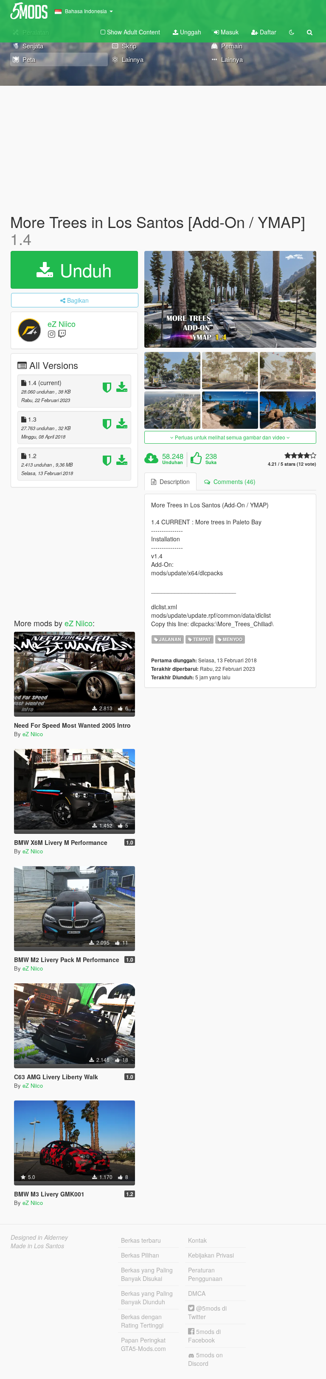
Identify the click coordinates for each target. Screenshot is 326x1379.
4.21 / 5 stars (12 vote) (292, 464)
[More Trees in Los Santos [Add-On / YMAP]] (230, 299)
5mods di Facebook (204, 1335)
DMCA (196, 1293)
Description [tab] (173, 481)
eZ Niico (62, 323)
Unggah (189, 32)
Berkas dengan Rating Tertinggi (142, 1320)
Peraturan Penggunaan (205, 1274)
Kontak (197, 1240)
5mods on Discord (205, 1359)
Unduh (83, 269)
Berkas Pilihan (140, 1255)
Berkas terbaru (141, 1240)
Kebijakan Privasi (211, 1255)
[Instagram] (52, 333)
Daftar (267, 32)
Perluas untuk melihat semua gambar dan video (230, 437)
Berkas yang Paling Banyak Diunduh (147, 1297)
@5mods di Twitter (207, 1312)
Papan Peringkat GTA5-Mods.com (143, 1344)
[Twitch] (62, 333)
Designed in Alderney (39, 1237)
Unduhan (172, 462)
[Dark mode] (292, 31)
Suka (210, 462)
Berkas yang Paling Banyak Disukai (147, 1274)
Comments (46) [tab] (233, 481)
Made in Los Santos (37, 1245)
